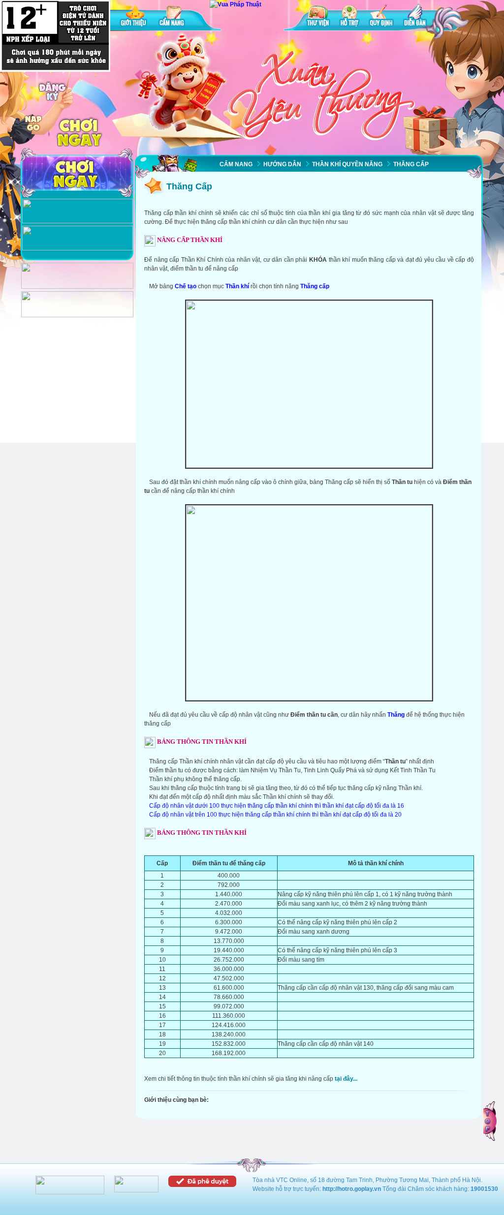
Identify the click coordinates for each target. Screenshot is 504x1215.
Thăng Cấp (411, 164)
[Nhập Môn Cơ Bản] (77, 221)
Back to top (490, 1121)
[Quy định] (381, 17)
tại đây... (346, 1078)
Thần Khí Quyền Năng (347, 164)
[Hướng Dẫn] (77, 248)
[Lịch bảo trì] (77, 286)
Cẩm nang (236, 164)
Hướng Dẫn (282, 164)
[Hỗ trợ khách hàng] (77, 315)
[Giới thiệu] (134, 17)
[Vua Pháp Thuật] (235, 4)
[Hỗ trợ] (349, 17)
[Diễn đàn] (415, 17)
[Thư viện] (318, 17)
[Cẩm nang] (173, 17)
